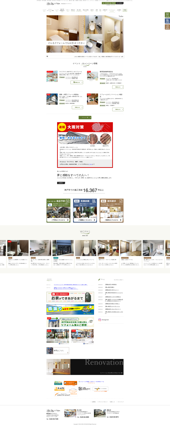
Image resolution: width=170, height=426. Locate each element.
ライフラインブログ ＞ (119, 279)
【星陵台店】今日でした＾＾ (112, 289)
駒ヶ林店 (79, 10)
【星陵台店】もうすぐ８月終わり (113, 296)
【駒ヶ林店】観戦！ (109, 287)
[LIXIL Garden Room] (84, 390)
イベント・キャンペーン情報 (50, 10)
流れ (100, 10)
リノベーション (112, 10)
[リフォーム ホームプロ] (59, 390)
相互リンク (112, 401)
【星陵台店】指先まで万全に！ (112, 303)
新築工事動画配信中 (62, 10)
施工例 (92, 10)
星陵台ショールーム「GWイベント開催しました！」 (65, 287)
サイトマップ (121, 401)
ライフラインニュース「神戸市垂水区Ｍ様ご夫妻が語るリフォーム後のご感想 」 (71, 284)
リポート (68, 10)
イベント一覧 (85, 117)
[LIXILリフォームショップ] (62, 395)
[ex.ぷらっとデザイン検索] (58, 384)
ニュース (57, 10)
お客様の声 (105, 10)
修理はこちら (59, 350)
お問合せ (121, 3)
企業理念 (61, 182)
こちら (90, 164)
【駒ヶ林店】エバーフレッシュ (112, 306)
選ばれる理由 (86, 10)
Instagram (105, 320)
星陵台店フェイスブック (64, 343)
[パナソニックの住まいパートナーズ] (73, 395)
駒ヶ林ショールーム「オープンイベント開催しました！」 (66, 288)
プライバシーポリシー (103, 401)
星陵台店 (73, 10)
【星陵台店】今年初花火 (111, 284)
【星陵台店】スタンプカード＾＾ (113, 309)
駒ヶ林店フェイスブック (89, 343)
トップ (44, 10)
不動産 (125, 10)
